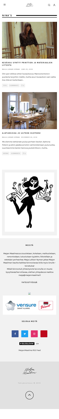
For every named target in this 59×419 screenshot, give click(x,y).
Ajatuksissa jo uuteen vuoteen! (21, 133)
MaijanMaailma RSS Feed (30, 350)
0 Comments (14, 85)
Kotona (5, 153)
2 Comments (15, 153)
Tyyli (5, 85)
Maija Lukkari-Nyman (11, 69)
